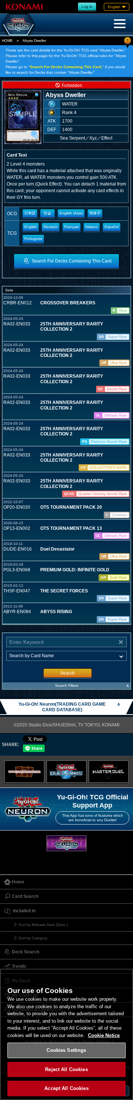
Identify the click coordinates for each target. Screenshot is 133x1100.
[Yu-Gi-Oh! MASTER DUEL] (109, 771)
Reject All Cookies (66, 1069)
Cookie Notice (104, 1035)
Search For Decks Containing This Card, (66, 67)
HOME (7, 41)
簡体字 (94, 213)
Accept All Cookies (66, 1088)
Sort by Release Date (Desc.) (43, 925)
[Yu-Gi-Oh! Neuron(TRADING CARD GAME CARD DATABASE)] (18, 24)
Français (71, 227)
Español (112, 227)
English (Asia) (71, 213)
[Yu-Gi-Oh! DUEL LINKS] (66, 771)
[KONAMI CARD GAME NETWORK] (66, 843)
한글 (47, 213)
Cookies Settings (66, 1050)
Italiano (91, 227)
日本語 (29, 213)
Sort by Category (32, 938)
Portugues (33, 239)
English (30, 227)
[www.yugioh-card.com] (24, 771)
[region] (66, 1034)
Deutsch (51, 227)
